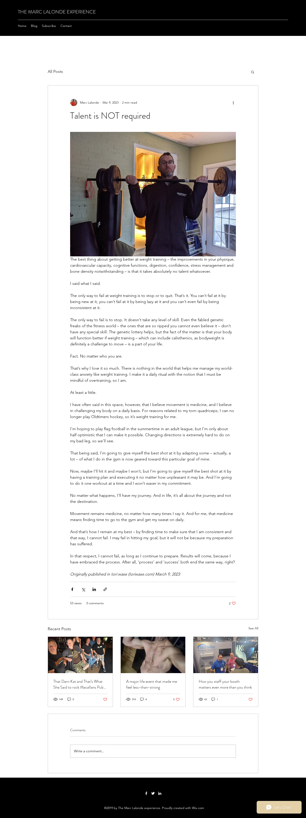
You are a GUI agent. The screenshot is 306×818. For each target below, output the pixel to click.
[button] (252, 72)
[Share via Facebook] (72, 589)
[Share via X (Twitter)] (83, 589)
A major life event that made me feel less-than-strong (151, 684)
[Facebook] (146, 793)
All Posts (55, 71)
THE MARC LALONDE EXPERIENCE (57, 11)
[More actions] (233, 102)
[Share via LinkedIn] (94, 589)
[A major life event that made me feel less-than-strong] (153, 655)
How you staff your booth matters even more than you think (225, 684)
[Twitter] (153, 793)
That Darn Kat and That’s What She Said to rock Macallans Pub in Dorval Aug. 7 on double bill (78, 684)
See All (253, 628)
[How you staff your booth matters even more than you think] (225, 655)
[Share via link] (105, 589)
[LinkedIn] (159, 793)
